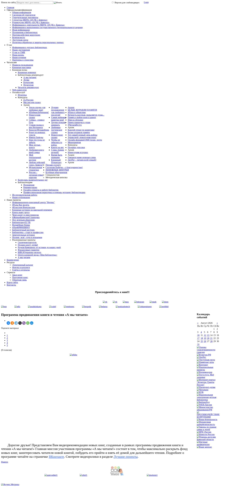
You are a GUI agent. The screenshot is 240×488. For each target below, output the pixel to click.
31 (198, 344)
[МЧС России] (204, 432)
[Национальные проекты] (208, 370)
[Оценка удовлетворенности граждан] (208, 352)
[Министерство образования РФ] (208, 410)
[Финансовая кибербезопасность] (208, 424)
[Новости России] (206, 434)
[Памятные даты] (205, 362)
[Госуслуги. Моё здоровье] (208, 377)
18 (202, 338)
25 (202, 341)
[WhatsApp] (27, 323)
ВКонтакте (56, 456)
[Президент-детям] (206, 387)
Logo (146, 2)
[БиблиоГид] (203, 402)
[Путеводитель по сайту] (51, 475)
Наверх (4, 462)
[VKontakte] (105, 302)
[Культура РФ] (204, 355)
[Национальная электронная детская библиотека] (208, 400)
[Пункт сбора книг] (152, 475)
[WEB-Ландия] (204, 405)
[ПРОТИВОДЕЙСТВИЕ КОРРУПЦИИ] (208, 417)
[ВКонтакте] (8, 323)
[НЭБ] (200, 392)
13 (208, 335)
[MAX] (126, 302)
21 (211, 338)
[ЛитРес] (201, 357)
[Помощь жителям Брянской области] (208, 439)
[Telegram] (139, 302)
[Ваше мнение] (204, 447)
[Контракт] (202, 365)
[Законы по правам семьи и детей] (208, 429)
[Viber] (24, 323)
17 (198, 338)
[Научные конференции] (208, 444)
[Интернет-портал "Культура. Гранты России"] (208, 385)
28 (211, 341)
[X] (20, 323)
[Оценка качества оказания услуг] (116, 475)
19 (205, 338)
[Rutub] (153, 302)
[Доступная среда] (206, 360)
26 (205, 341)
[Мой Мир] (31, 323)
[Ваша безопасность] (207, 419)
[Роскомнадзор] (204, 372)
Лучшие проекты (126, 456)
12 (205, 335)
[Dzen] (165, 302)
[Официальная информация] (83, 475)
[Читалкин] (202, 390)
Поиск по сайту (8, 2)
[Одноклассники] (12, 323)
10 (198, 335)
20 (208, 338)
